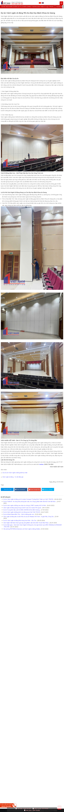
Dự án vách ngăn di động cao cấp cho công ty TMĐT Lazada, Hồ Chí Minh (24, 505)
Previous (63, 5)
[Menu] (61, 3)
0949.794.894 (36, 810)
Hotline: (46, 464)
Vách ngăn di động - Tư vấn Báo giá (12, 477)
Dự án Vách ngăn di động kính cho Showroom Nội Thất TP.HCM (21, 512)
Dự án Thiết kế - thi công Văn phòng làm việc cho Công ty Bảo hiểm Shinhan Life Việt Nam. (29, 501)
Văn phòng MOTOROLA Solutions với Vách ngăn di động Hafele (21, 529)
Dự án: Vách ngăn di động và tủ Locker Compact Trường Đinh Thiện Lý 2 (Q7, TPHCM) (27, 6)
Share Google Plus (35, 489)
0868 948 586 (27, 808)
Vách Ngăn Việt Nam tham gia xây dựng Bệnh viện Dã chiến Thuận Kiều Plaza (25, 523)
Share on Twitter (47, 489)
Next (63, 7)
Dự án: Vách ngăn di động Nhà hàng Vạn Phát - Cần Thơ (19, 520)
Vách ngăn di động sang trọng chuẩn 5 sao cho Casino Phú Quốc (22, 507)
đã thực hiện (23, 472)
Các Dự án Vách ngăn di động (11, 472)
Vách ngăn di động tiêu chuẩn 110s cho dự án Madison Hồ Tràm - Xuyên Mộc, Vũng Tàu (28, 516)
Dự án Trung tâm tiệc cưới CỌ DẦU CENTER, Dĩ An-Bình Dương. (21, 510)
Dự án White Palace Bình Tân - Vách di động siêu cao (18, 514)
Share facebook (20, 489)
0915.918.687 (45, 808)
